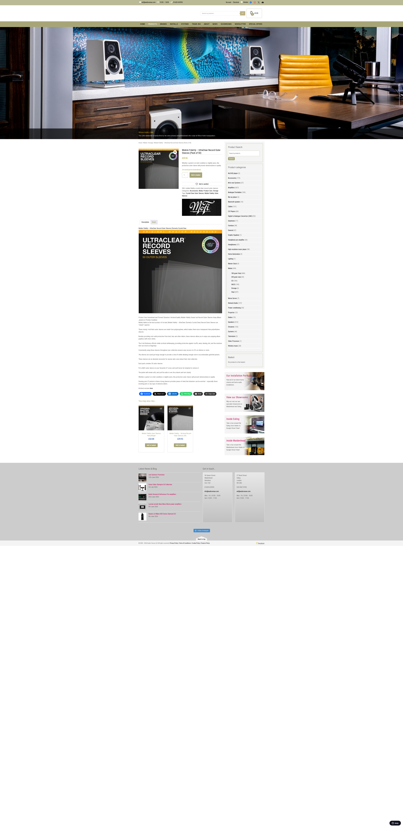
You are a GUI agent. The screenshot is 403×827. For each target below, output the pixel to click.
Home (142, 24)
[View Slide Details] (201, 83)
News (215, 24)
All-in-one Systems (234, 183)
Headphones (232, 245)
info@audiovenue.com (212, 491)
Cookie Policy (196, 543)
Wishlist (245, 2)
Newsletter (240, 24)
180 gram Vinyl (236, 273)
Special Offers (255, 24)
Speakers (231, 322)
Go (243, 13)
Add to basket (195, 175)
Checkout (236, 2)
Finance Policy (205, 543)
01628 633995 (178, 2)
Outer (216, 193)
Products (152, 24)
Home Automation (234, 254)
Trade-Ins (196, 24)
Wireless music (233, 346)
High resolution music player (237, 249)
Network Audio (233, 303)
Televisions (231, 336)
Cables (230, 207)
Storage (150, 143)
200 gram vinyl (236, 277)
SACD (233, 284)
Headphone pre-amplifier (236, 240)
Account (228, 2)
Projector (231, 313)
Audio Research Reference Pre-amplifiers (162, 494)
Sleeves (184, 196)
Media (145, 143)
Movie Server (232, 298)
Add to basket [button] (151, 445)
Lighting (230, 259)
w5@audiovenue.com (149, 2)
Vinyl (232, 292)
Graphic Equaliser (233, 235)
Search (231, 159)
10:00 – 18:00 (164, 2)
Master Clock (232, 264)
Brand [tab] (154, 222)
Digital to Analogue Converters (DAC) (240, 216)
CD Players (231, 211)
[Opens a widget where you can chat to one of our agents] (395, 823)
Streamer (231, 327)
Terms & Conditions (185, 543)
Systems (185, 24)
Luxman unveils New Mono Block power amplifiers (165, 504)
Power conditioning (234, 308)
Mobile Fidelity (209, 193)
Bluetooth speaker (234, 202)
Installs (174, 24)
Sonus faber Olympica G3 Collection (160, 485)
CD (232, 281)
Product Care (207, 191)
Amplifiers (231, 188)
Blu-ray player (232, 197)
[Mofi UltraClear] (159, 169)
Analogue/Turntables (234, 192)
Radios (230, 317)
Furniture (231, 226)
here (151, 388)
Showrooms (226, 24)
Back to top (201, 539)
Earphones (231, 221)
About (206, 24)
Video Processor (233, 341)
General (230, 230)
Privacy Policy (174, 543)
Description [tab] (145, 222)
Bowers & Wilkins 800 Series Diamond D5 (162, 514)
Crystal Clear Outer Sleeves (195, 193)
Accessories (194, 191)
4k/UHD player (233, 173)
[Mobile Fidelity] (201, 208)
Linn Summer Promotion (156, 475)
